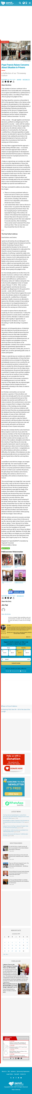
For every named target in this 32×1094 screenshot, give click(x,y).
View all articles (6, 614)
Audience (13, 1071)
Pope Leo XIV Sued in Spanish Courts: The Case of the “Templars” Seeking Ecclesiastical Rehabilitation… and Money (19, 865)
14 (16, 945)
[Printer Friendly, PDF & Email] (5, 548)
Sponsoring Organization (23, 1071)
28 (16, 951)
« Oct (4, 954)
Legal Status (9, 1074)
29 (19, 951)
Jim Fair (19, 79)
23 (23, 948)
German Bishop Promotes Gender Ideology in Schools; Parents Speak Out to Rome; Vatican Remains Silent (19, 873)
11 (4, 945)
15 (19, 945)
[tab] (9, 1038)
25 (4, 951)
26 (8, 951)
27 (12, 951)
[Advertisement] (16, 23)
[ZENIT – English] (9, 3)
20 (12, 948)
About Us (4, 1071)
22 (19, 948)
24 (27, 948)
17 (27, 945)
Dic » (7, 954)
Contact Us (23, 1074)
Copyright (16, 1074)
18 (4, 948)
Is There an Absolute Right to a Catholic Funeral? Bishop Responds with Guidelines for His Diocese (19, 881)
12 (8, 945)
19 (8, 948)
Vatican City (4, 42)
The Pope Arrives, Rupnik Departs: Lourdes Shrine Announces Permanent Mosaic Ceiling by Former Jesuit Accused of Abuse (16, 816)
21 (16, 948)
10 (27, 942)
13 (12, 945)
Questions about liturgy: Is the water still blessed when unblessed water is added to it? (19, 856)
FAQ (9, 1071)
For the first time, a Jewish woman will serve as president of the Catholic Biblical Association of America (18, 848)
